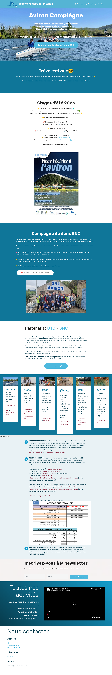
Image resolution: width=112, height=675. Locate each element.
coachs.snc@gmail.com (70, 140)
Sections (80, 4)
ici (89, 81)
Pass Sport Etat (47, 476)
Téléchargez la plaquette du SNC (56, 45)
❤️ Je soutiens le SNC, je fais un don (35, 272)
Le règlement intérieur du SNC (55, 452)
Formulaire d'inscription (54, 469)
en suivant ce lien (65, 137)
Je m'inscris (79, 577)
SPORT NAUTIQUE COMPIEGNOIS (36, 4)
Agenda (90, 4)
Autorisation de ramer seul (52, 471)
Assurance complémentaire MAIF (41, 496)
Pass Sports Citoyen (48, 473)
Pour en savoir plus (56, 366)
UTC (51, 328)
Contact (101, 4)
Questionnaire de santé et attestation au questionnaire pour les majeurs (54, 489)
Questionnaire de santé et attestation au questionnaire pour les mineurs (54, 478)
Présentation (11, 406)
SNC (63, 328)
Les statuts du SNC (35, 452)
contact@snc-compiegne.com (17, 666)
